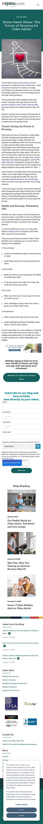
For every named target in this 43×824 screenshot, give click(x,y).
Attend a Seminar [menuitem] (9, 680)
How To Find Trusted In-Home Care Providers (21, 643)
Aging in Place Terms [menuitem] (10, 690)
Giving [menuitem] (5, 760)
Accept (21, 810)
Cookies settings (21, 804)
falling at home (14, 231)
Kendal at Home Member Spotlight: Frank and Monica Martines (20, 657)
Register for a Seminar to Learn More (21, 377)
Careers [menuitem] (5, 756)
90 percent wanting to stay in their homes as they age (20, 104)
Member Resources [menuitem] (9, 687)
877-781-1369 (11, 744)
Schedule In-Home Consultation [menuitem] (14, 683)
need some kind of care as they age (24, 179)
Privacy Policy (10, 788)
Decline (21, 815)
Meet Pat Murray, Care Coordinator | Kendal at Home (21, 632)
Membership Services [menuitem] (10, 676)
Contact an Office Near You (13, 741)
